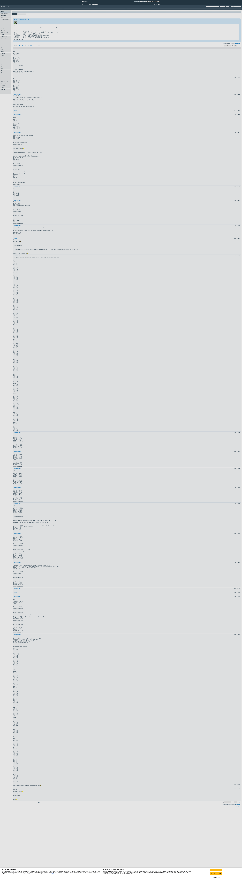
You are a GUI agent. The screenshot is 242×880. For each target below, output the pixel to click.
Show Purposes (216, 877)
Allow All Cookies (216, 870)
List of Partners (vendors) (107, 874)
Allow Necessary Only (216, 873)
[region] (121, 874)
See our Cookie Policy (50, 873)
